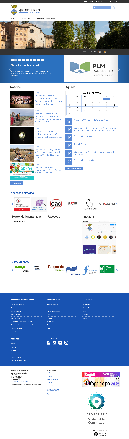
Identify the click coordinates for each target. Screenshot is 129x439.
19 (85, 108)
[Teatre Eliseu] (72, 270)
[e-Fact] (72, 204)
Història (85, 318)
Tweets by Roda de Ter (18, 221)
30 (114, 110)
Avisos (13, 343)
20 (92, 108)
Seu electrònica (15, 314)
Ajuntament (14, 308)
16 (114, 105)
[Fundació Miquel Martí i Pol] (39, 267)
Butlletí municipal (16, 357)
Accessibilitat (50, 386)
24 (70, 110)
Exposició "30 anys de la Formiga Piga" (91, 120)
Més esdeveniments (74, 168)
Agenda (13, 350)
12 (85, 105)
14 (99, 105)
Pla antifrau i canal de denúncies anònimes (24, 325)
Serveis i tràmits (27, 18)
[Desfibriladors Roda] (106, 269)
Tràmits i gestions (52, 304)
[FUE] (22, 204)
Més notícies (16, 183)
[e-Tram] (89, 204)
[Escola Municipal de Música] (89, 270)
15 (106, 105)
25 (77, 110)
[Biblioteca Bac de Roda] (22, 268)
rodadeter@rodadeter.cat (20, 381)
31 (70, 113)
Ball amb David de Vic (84, 160)
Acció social (50, 325)
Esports (49, 314)
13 (92, 105)
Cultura (85, 311)
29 (106, 110)
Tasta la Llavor (80, 144)
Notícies (13, 347)
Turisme (85, 314)
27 (92, 110)
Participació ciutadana (53, 311)
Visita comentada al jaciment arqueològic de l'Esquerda (94, 153)
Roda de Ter (86, 304)
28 (99, 110)
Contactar (14, 332)
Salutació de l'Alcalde (17, 304)
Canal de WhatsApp (17, 328)
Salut (48, 328)
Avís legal (49, 382)
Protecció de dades (52, 379)
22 (106, 108)
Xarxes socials (15, 354)
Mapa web (50, 394)
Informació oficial (16, 311)
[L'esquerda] (56, 268)
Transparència (15, 318)
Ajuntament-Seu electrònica (46, 18)
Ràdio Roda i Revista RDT (18, 360)
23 (114, 108)
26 (85, 110)
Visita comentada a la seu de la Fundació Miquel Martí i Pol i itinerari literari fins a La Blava (96, 129)
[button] (9, 69)
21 (99, 108)
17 (70, 108)
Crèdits (49, 373)
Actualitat (86, 308)
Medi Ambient (51, 321)
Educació (49, 318)
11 (77, 105)
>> (100, 93)
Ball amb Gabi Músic (83, 136)
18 (77, 108)
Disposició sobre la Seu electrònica (21, 321)
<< (84, 93)
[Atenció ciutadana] (56, 204)
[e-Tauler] (106, 204)
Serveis (49, 308)
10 (70, 105)
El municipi (14, 18)
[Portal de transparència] (39, 204)
